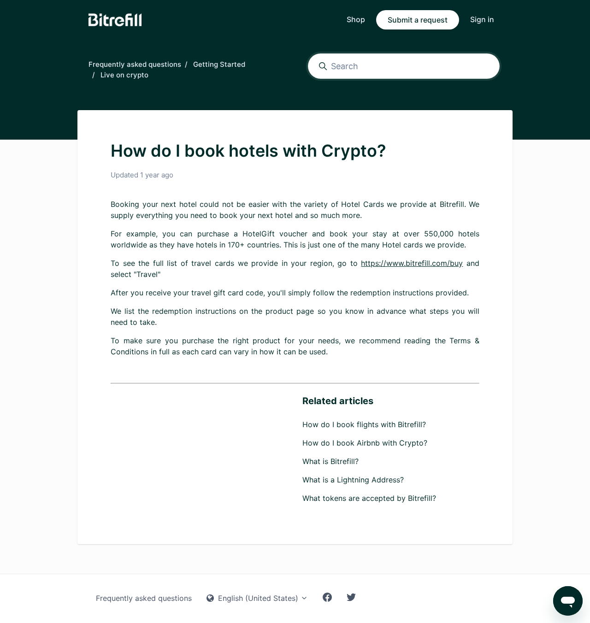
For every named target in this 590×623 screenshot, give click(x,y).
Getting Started (219, 64)
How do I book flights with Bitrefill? (364, 424)
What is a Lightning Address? (353, 479)
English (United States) (258, 598)
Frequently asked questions (134, 64)
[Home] (115, 19)
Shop (356, 19)
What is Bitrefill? (330, 461)
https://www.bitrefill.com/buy (412, 263)
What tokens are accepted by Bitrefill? (369, 498)
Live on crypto (124, 75)
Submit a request (418, 19)
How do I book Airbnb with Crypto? (364, 442)
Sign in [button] (482, 19)
